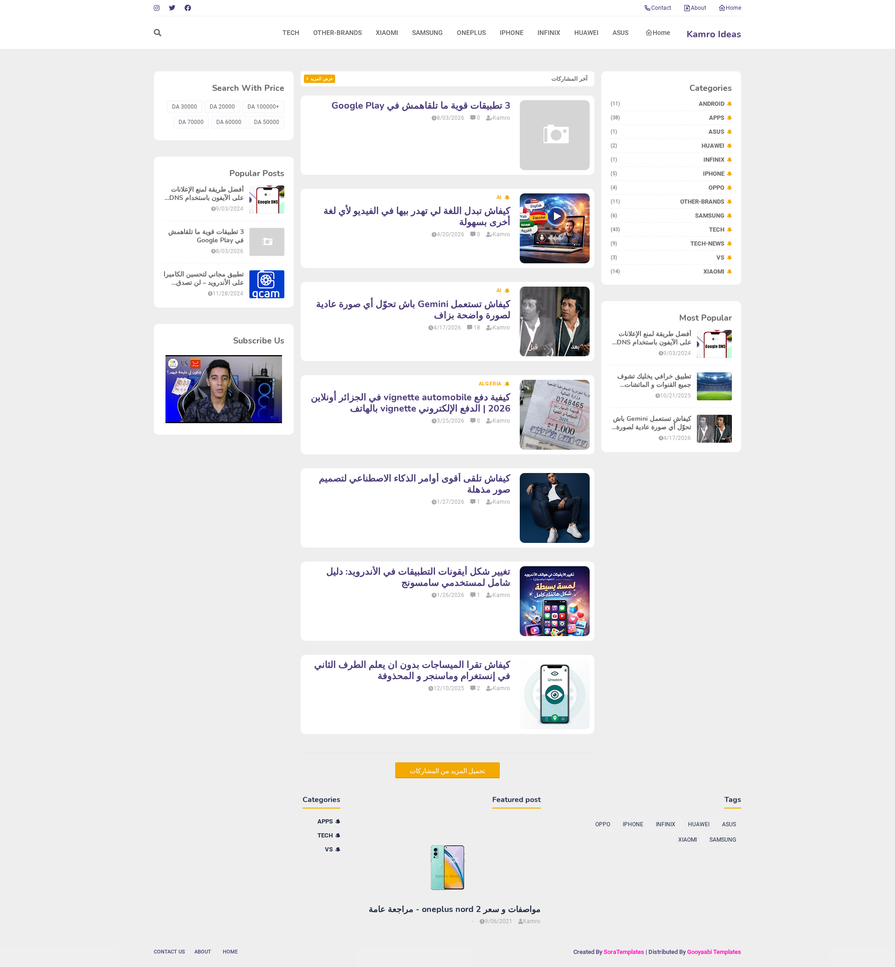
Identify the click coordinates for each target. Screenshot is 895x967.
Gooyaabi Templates (714, 951)
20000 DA (222, 106)
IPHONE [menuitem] (511, 32)
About (698, 8)
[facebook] (187, 8)
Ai (499, 197)
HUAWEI (667, 145)
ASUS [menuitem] (620, 32)
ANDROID (667, 103)
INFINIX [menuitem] (548, 32)
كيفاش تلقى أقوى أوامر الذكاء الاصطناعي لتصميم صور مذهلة (414, 484)
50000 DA (266, 122)
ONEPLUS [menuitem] (471, 32)
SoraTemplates (624, 951)
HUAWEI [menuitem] (586, 32)
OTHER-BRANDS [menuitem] (337, 32)
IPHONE (667, 173)
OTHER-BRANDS (667, 201)
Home (733, 8)
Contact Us (169, 952)
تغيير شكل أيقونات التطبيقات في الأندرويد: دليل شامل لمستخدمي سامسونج (418, 577)
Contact (661, 8)
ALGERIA (490, 384)
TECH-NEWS (667, 243)
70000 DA (191, 122)
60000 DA (228, 122)
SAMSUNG (667, 215)
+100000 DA (263, 106)
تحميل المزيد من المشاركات (447, 771)
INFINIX (667, 159)
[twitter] (172, 8)
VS (667, 257)
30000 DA (184, 106)
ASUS (667, 131)
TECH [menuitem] (290, 32)
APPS (667, 117)
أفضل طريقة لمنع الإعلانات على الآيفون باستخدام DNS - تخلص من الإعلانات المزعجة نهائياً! (651, 338)
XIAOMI (667, 271)
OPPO (667, 187)
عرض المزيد (321, 78)
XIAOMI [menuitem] (387, 32)
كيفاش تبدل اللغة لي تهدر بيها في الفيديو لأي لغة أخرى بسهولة (417, 217)
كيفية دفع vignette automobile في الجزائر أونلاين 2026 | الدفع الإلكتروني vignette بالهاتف (410, 403)
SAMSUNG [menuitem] (427, 32)
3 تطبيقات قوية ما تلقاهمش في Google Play (420, 105)
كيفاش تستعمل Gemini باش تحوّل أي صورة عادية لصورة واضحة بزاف (652, 423)
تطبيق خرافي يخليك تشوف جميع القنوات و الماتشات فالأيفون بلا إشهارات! (654, 380)
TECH (667, 229)
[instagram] (158, 8)
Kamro (501, 118)
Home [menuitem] (661, 32)
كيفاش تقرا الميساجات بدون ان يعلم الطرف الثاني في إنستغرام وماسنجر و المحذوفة (412, 670)
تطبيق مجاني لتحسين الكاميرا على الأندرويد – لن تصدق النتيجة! (204, 278)
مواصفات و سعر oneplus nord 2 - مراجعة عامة (455, 909)
